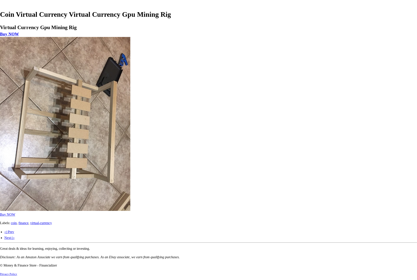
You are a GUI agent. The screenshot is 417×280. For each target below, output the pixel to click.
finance (23, 223)
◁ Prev (9, 232)
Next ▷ (9, 238)
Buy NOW (9, 34)
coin (14, 223)
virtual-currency (41, 223)
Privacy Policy (8, 274)
